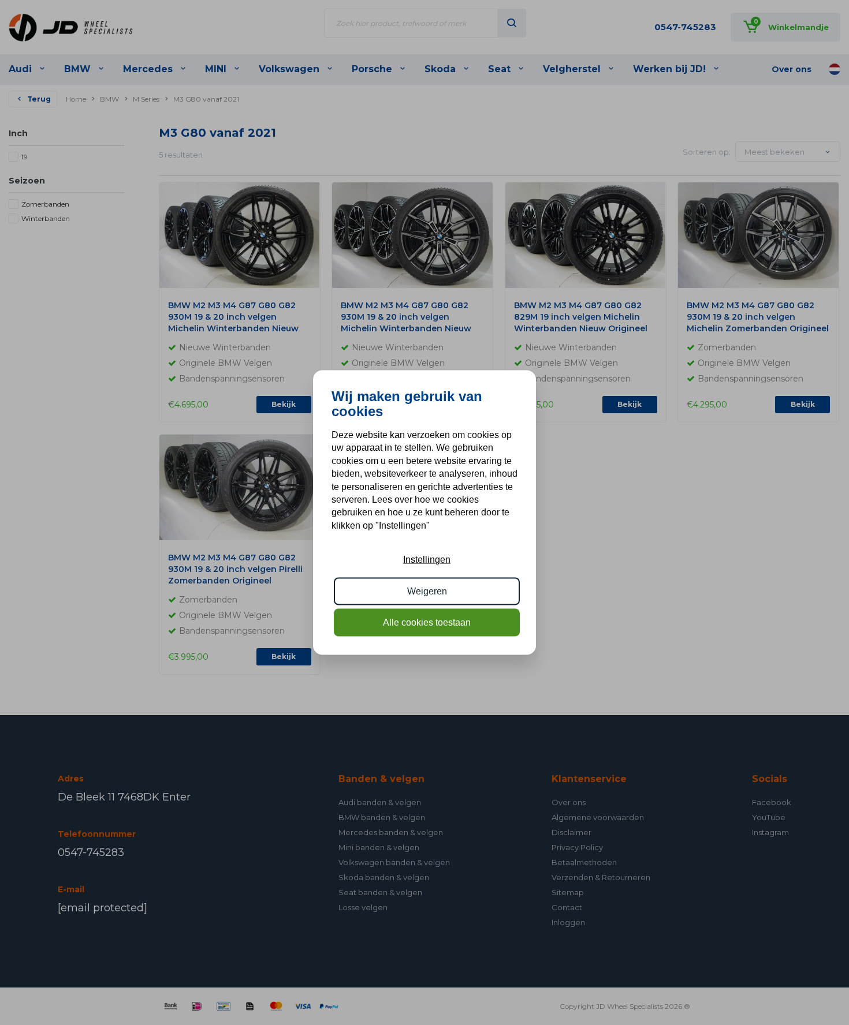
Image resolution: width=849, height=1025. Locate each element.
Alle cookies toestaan (427, 622)
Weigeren (427, 591)
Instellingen (426, 559)
